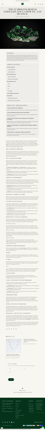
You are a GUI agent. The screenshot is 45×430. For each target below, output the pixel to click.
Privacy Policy (25, 365)
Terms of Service (31, 365)
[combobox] (42, 429)
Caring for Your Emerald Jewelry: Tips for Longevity (13, 355)
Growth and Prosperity (11, 71)
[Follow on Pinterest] (9, 422)
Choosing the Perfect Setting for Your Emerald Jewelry (30, 341)
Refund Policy (31, 406)
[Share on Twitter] (11, 329)
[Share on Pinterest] (14, 329)
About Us (17, 403)
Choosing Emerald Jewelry (11, 81)
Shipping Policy (31, 408)
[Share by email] (16, 329)
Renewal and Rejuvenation (11, 74)
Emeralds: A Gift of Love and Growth (14, 100)
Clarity (9, 86)
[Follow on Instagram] (5, 422)
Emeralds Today (9, 95)
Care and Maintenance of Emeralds (13, 93)
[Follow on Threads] (7, 422)
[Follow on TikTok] (14, 422)
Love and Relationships (11, 69)
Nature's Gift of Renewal (12, 76)
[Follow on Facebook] (2, 422)
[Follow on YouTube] (11, 422)
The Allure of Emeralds (11, 67)
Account (17, 406)
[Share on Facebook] (9, 329)
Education (17, 413)
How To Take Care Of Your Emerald (20, 416)
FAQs (16, 408)
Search (30, 403)
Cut (8, 88)
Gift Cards (17, 418)
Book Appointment (19, 410)
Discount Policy (31, 410)
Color (9, 83)
